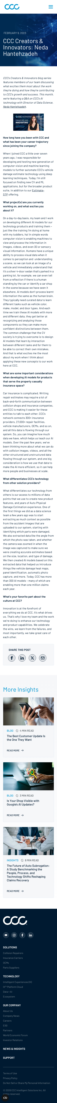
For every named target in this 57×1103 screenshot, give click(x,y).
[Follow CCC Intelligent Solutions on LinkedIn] (30, 935)
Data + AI (7, 991)
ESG (5, 1025)
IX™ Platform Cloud (13, 986)
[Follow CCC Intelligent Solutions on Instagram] (14, 935)
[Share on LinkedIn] (22, 658)
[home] (11, 7)
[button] (51, 7)
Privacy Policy (10, 1078)
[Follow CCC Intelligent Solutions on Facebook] (22, 935)
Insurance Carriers (13, 957)
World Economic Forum (15, 1035)
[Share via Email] (42, 658)
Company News (11, 1015)
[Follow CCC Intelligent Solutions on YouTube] (6, 935)
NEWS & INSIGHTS (14, 1048)
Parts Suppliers (11, 967)
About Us (8, 1010)
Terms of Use (10, 1073)
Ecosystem (9, 996)
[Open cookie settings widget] (5, 1097)
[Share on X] (32, 658)
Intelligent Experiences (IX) (17, 981)
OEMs (6, 962)
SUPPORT (9, 1057)
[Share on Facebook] (11, 658)
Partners (7, 1030)
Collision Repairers (13, 953)
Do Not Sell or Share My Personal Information (26, 1082)
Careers (7, 1020)
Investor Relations (13, 1040)
